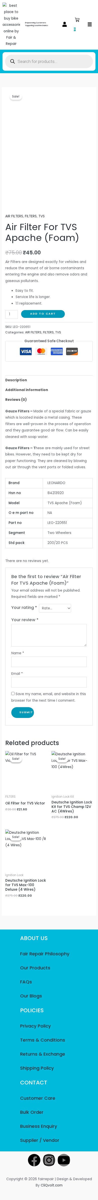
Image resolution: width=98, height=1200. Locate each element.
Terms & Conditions (42, 1040)
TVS (41, 216)
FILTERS (31, 216)
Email (17, 673)
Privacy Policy (35, 1026)
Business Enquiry (38, 1126)
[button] (64, 24)
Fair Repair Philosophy (44, 954)
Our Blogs (31, 996)
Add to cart (43, 314)
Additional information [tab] (26, 390)
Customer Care (37, 1098)
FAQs (26, 982)
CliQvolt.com (52, 1185)
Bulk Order (31, 1112)
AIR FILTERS (14, 216)
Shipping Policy (37, 1068)
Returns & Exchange (42, 1054)
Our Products (35, 968)
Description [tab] (16, 380)
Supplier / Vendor (39, 1140)
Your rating (24, 607)
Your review (24, 620)
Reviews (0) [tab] (16, 399)
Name (17, 653)
